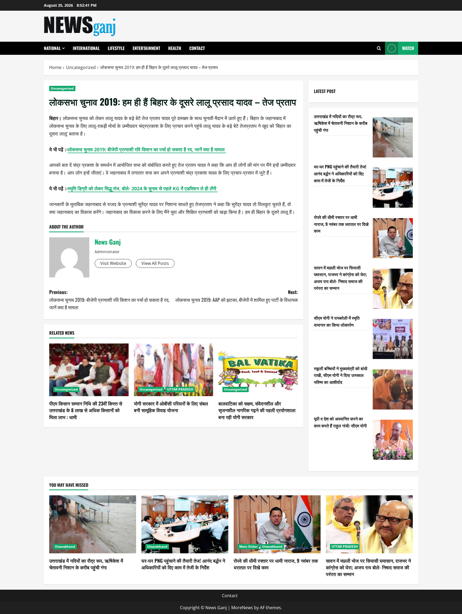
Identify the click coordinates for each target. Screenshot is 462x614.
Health (174, 48)
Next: (236, 295)
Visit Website (113, 263)
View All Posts (155, 263)
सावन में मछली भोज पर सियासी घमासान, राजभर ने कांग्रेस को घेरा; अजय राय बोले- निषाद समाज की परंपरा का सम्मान (340, 277)
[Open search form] (379, 48)
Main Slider (248, 546)
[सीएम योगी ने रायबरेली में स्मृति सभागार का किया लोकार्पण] (393, 339)
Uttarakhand (65, 546)
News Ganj (108, 241)
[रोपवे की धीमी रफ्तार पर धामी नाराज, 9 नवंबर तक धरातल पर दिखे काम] (393, 238)
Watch (408, 48)
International (86, 48)
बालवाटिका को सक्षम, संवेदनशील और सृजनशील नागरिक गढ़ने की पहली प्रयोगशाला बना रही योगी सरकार (256, 410)
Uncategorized (62, 88)
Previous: (109, 299)
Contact (197, 48)
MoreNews (242, 608)
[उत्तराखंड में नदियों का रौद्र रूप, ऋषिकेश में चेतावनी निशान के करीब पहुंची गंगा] (393, 137)
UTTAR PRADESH (180, 389)
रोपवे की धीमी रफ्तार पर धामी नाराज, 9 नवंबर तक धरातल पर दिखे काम (341, 224)
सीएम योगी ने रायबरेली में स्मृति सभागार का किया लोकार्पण (337, 321)
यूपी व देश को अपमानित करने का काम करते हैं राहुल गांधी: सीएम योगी (340, 422)
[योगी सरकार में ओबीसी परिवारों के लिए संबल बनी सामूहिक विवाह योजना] (173, 369)
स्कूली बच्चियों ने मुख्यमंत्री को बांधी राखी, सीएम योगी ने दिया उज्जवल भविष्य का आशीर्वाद (340, 375)
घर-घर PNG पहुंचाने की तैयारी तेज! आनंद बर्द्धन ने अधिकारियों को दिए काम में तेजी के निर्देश (340, 173)
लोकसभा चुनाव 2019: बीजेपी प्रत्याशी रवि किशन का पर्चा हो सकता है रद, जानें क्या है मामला (147, 149)
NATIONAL (52, 48)
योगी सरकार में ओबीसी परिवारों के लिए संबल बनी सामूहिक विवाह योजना (171, 407)
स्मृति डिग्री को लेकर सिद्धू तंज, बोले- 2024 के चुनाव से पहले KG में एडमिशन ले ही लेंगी (143, 188)
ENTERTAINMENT (146, 48)
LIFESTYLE (116, 48)
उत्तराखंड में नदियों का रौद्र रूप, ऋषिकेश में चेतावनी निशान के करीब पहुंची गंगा (340, 123)
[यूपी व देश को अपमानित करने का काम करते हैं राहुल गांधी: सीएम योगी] (393, 440)
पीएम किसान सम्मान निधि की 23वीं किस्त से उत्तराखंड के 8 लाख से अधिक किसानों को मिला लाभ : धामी (85, 410)
